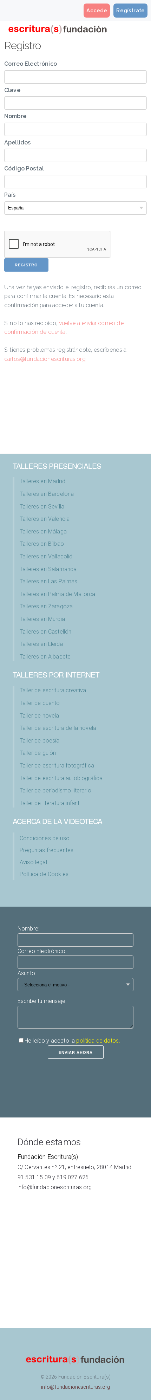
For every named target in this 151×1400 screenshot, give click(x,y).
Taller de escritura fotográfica (57, 765)
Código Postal (24, 168)
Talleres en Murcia (42, 619)
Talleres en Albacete (45, 656)
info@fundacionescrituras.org (55, 1187)
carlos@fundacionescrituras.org (45, 359)
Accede (96, 10)
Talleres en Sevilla (42, 506)
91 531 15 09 (34, 1177)
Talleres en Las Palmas (49, 581)
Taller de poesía (40, 740)
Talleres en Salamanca (48, 569)
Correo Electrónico (30, 63)
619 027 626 (72, 1177)
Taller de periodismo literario (55, 790)
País (10, 195)
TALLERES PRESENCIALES (57, 465)
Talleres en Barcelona (47, 494)
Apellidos (17, 142)
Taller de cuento (40, 703)
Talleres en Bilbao (42, 543)
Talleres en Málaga (43, 531)
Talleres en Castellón (45, 631)
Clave (12, 90)
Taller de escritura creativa (53, 690)
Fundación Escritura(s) (48, 1156)
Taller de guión (38, 753)
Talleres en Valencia (45, 519)
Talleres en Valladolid (46, 556)
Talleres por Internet (56, 674)
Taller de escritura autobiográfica (61, 778)
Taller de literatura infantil (51, 803)
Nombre (15, 116)
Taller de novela (39, 715)
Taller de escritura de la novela (58, 728)
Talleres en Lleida (41, 644)
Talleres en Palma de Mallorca (58, 594)
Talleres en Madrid (42, 481)
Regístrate (130, 10)
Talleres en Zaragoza (46, 606)
